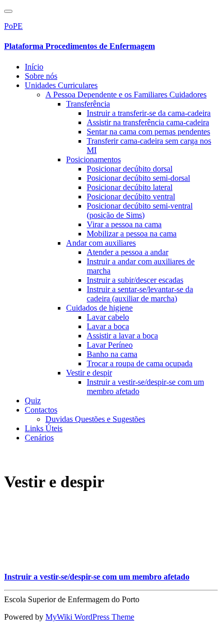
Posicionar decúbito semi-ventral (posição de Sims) (140, 210)
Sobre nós (41, 76)
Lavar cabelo (108, 317)
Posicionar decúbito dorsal (129, 168)
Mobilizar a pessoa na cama (132, 233)
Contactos (41, 409)
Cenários (39, 437)
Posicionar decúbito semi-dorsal (138, 178)
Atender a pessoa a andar (127, 252)
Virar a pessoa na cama (124, 224)
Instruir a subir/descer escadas (135, 280)
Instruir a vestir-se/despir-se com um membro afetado (96, 576)
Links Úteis (43, 428)
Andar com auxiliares (101, 243)
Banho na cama (112, 354)
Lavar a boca (108, 326)
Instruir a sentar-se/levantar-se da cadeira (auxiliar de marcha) (140, 294)
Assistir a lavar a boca (122, 335)
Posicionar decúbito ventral (131, 196)
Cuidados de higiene (99, 307)
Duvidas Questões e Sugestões (95, 419)
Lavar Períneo (110, 344)
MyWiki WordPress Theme (89, 616)
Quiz (33, 400)
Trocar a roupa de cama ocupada (140, 363)
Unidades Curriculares (61, 85)
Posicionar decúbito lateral (129, 187)
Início (34, 66)
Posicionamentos (93, 159)
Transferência (88, 103)
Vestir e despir (89, 372)
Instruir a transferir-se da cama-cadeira (149, 113)
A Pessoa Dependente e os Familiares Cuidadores (126, 94)
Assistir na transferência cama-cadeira (148, 122)
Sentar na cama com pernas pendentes (148, 131)
